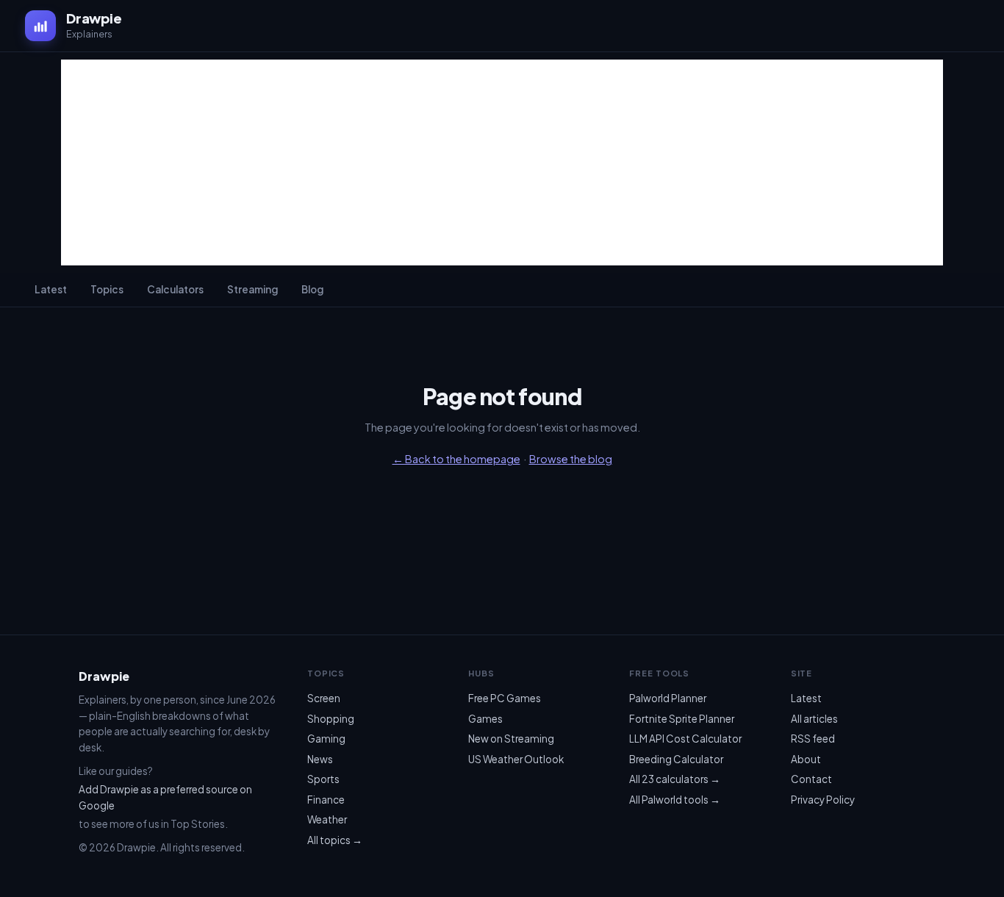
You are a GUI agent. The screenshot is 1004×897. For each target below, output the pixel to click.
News (320, 759)
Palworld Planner (667, 698)
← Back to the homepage (456, 458)
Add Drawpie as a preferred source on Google (165, 797)
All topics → (334, 840)
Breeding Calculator (676, 759)
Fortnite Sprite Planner (681, 718)
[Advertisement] (502, 162)
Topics (106, 289)
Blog (312, 289)
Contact (811, 779)
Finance (326, 799)
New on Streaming (511, 738)
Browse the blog (570, 458)
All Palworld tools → (674, 799)
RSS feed (813, 738)
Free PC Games (504, 698)
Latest (51, 289)
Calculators (175, 289)
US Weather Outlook (516, 759)
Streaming (252, 289)
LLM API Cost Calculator (685, 738)
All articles (814, 718)
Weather (327, 819)
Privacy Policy (823, 799)
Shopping (330, 718)
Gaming (326, 738)
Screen (323, 698)
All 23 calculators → (674, 779)
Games (485, 718)
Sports (323, 779)
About (806, 759)
